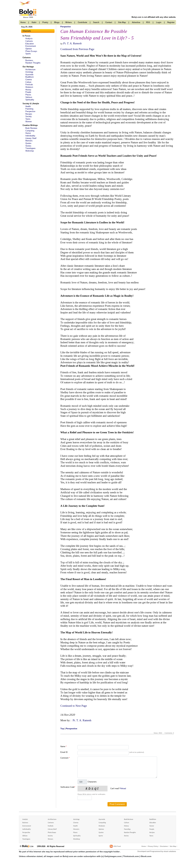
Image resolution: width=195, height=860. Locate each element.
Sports (28, 54)
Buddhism (29, 77)
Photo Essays (31, 51)
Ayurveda (29, 74)
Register (171, 22)
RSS (148, 22)
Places (28, 95)
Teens (27, 119)
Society (28, 116)
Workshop (29, 151)
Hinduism (29, 87)
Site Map (173, 846)
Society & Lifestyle (31, 103)
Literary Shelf (30, 138)
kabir (34, 22)
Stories (28, 146)
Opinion (28, 49)
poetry (45, 22)
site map (122, 22)
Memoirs (29, 141)
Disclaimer (164, 846)
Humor (28, 133)
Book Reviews (31, 128)
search (96, 22)
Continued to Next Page (73, 705)
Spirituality (29, 100)
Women (28, 121)
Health (28, 106)
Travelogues (30, 148)
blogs (56, 22)
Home (143, 846)
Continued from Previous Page (77, 49)
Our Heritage (28, 67)
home (23, 22)
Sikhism (28, 97)
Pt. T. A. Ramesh (72, 43)
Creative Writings (30, 125)
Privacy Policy (153, 846)
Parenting (29, 109)
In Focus (26, 36)
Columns (27, 57)
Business (29, 60)
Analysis (29, 38)
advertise (136, 22)
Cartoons (29, 41)
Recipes (28, 114)
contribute (82, 22)
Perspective (30, 111)
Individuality (30, 136)
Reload (123, 788)
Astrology (29, 72)
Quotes (28, 143)
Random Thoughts (33, 63)
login (158, 22)
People (28, 92)
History (28, 90)
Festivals (29, 84)
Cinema (28, 79)
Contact (108, 22)
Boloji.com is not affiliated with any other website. (154, 17)
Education (29, 44)
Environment (30, 46)
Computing (29, 131)
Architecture (30, 69)
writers (68, 22)
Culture (28, 82)
